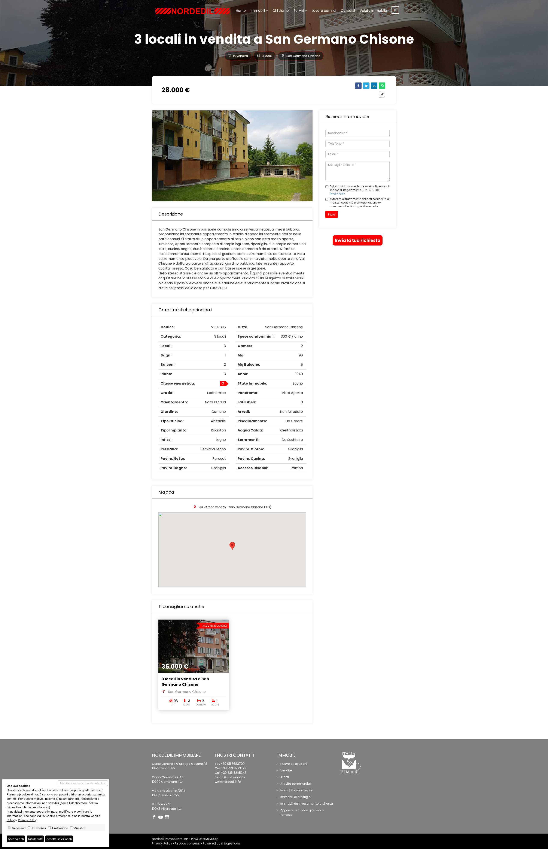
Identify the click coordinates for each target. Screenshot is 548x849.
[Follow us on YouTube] (161, 817)
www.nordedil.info (228, 782)
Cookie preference (58, 816)
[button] (164, 155)
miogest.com (231, 843)
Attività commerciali (295, 784)
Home (241, 10)
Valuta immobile (373, 10)
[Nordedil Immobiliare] (192, 11)
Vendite (286, 770)
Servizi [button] (299, 10)
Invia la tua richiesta (357, 240)
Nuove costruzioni (293, 764)
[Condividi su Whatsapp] (382, 85)
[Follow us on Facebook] (155, 817)
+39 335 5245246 (234, 773)
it (395, 10)
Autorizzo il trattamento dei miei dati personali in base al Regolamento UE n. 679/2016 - (360, 189)
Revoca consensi (187, 843)
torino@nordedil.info (230, 777)
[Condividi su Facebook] (358, 85)
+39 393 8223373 (233, 768)
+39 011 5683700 (233, 764)
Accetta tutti (16, 839)
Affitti (284, 777)
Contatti (348, 10)
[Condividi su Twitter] (366, 85)
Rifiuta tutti (35, 839)
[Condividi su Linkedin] (374, 85)
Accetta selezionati (59, 839)
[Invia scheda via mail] (382, 94)
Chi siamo (281, 10)
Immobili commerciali (296, 790)
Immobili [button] (258, 10)
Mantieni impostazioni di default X (83, 783)
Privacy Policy (337, 193)
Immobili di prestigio (295, 797)
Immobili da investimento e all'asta (306, 803)
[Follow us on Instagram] (168, 817)
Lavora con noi (324, 10)
